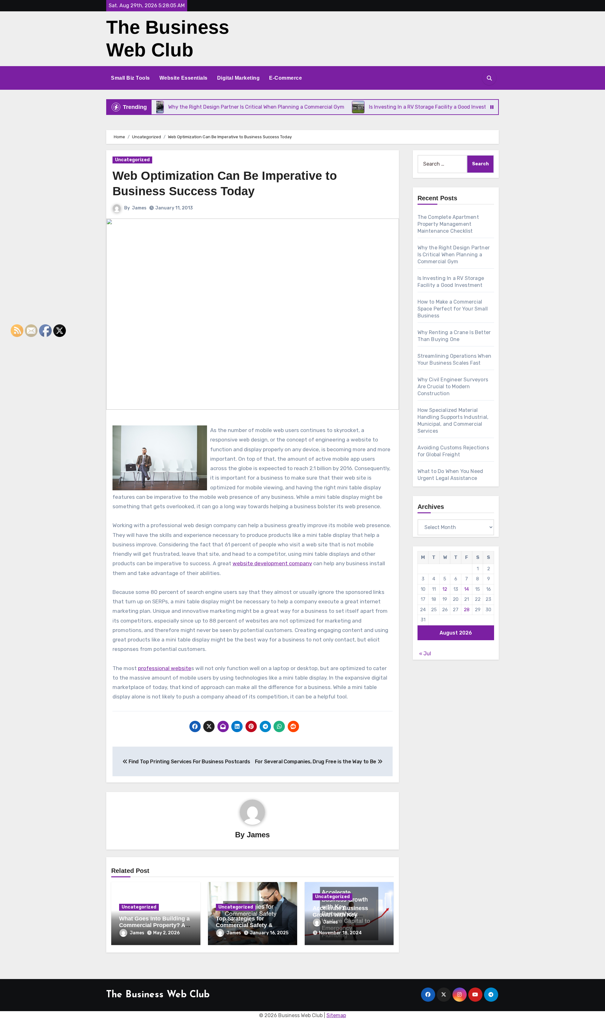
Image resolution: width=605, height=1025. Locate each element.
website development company (272, 563)
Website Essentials (183, 78)
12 (444, 589)
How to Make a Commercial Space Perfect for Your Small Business (453, 309)
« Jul (425, 654)
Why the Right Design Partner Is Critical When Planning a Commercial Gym (454, 255)
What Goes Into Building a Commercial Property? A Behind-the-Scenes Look (154, 925)
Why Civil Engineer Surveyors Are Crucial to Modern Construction (453, 386)
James (139, 208)
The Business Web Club (158, 995)
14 (466, 589)
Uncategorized (132, 159)
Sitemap (336, 1015)
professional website (164, 668)
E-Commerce (285, 78)
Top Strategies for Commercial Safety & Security (244, 925)
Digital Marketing (238, 78)
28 (467, 609)
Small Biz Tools (130, 78)
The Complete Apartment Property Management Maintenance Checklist (448, 224)
